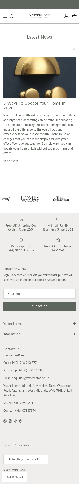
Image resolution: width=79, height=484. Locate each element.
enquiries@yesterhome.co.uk (30, 378)
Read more (11, 161)
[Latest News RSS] (74, 49)
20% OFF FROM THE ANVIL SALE (39, 5)
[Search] (14, 16)
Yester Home (18, 469)
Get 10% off (14, 477)
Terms (6, 445)
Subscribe (39, 306)
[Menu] (4, 16)
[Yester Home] (39, 16)
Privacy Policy (22, 445)
